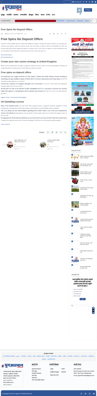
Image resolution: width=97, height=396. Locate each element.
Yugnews (17, 393)
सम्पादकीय (23, 14)
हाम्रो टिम (64, 372)
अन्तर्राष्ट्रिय (23, 356)
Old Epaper (88, 10)
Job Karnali (80, 21)
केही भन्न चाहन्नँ (77, 296)
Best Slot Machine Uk (7, 57)
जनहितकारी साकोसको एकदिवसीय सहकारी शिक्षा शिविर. (85, 236)
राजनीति (9, 14)
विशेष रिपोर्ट (54, 356)
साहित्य (64, 356)
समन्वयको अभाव (77, 294)
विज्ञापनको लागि (54, 375)
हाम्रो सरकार (76, 356)
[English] (66, 2)
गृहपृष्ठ (3, 14)
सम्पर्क (63, 369)
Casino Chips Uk (5, 124)
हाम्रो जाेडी (70, 356)
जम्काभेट (48, 356)
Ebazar (87, 21)
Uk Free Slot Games (6, 55)
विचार (37, 14)
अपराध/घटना (84, 356)
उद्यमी (34, 356)
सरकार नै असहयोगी (78, 289)
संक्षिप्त (59, 356)
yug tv (17, 356)
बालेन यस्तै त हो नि (78, 292)
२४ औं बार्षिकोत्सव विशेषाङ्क (8, 356)
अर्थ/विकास (91, 356)
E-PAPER (61, 21)
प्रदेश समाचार (7, 21)
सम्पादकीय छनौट (51, 359)
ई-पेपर (48, 14)
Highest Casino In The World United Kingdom (14, 97)
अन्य (53, 14)
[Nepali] (69, 2)
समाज (42, 14)
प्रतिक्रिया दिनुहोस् (54, 372)
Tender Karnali (70, 21)
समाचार (15, 14)
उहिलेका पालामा (40, 356)
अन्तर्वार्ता (29, 356)
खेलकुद (31, 14)
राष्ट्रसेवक (44, 359)
